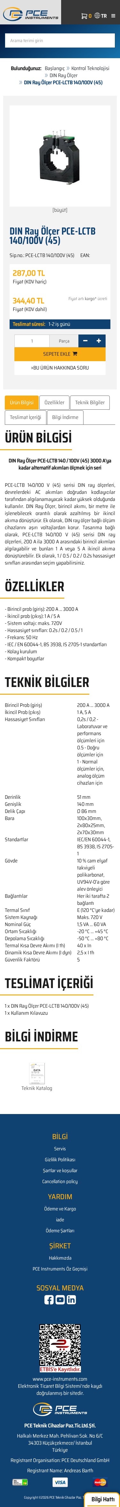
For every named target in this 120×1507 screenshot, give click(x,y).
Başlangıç (55, 68)
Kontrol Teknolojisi (90, 68)
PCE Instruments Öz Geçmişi (60, 1269)
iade (60, 1220)
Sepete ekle (57, 354)
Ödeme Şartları (60, 1231)
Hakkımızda (60, 1258)
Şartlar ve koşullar (60, 1170)
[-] (85, 340)
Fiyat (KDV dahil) (30, 309)
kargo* (91, 298)
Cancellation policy (60, 1181)
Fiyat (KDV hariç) (29, 281)
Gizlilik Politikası (60, 1160)
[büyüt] (60, 210)
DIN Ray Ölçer (63, 75)
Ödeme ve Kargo (60, 1209)
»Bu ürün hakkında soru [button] (60, 368)
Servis (60, 1149)
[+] (99, 340)
